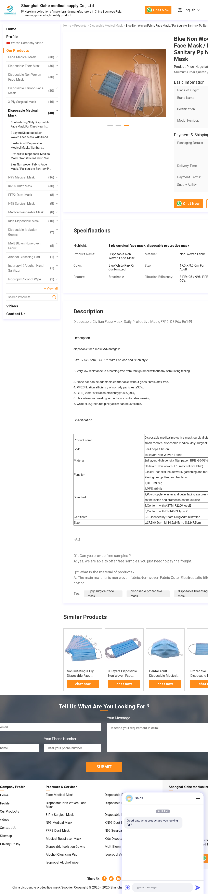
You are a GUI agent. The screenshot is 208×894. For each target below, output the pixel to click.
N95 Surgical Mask (31, 203)
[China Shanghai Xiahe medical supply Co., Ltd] (10, 10)
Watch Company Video (27, 43)
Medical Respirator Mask (31, 212)
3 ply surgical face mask (101, 593)
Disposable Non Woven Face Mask (31, 77)
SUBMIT (104, 766)
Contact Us (16, 314)
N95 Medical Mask (31, 177)
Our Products (17, 50)
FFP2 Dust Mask (31, 195)
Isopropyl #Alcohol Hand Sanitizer (31, 268)
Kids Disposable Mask (31, 221)
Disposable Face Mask (31, 66)
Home (11, 29)
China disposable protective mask (36, 887)
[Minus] (197, 798)
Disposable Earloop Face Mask (31, 90)
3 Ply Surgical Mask (31, 102)
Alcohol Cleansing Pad (31, 257)
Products (80, 25)
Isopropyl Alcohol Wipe (31, 279)
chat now (161, 10)
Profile (12, 37)
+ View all (51, 288)
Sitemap (6, 836)
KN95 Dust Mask (31, 186)
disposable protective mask (146, 593)
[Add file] (127, 887)
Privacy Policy (10, 844)
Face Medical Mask (31, 57)
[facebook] (104, 878)
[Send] (198, 887)
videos (12, 306)
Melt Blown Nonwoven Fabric (31, 245)
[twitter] (111, 878)
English (189, 10)
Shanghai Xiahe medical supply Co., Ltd (57, 5)
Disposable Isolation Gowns (31, 232)
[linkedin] (118, 878)
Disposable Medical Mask (31, 113)
